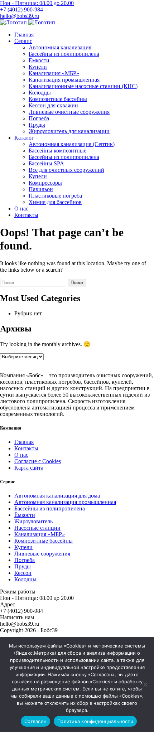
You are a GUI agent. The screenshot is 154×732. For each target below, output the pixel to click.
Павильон (41, 189)
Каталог (24, 138)
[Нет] (145, 684)
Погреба (39, 118)
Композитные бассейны (58, 99)
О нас (21, 208)
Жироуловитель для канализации (69, 131)
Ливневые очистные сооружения (69, 112)
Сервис (23, 41)
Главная (24, 34)
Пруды (37, 125)
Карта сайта (28, 468)
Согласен (35, 721)
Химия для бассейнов (55, 202)
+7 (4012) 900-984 (21, 9)
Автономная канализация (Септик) (72, 144)
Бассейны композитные (57, 150)
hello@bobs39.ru (19, 16)
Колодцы (40, 92)
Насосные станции (37, 528)
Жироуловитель (33, 521)
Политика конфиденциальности (95, 721)
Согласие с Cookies (37, 461)
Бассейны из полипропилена (64, 54)
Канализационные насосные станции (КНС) (83, 86)
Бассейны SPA (46, 163)
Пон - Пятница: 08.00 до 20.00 (37, 3)
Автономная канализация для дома (57, 496)
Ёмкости (39, 60)
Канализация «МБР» (54, 73)
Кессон (23, 573)
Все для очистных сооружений (66, 170)
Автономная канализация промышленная (65, 502)
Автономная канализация (60, 47)
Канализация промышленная (64, 80)
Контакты (26, 215)
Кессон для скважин (53, 105)
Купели (38, 67)
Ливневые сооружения (42, 554)
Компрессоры (45, 183)
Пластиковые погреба (55, 196)
